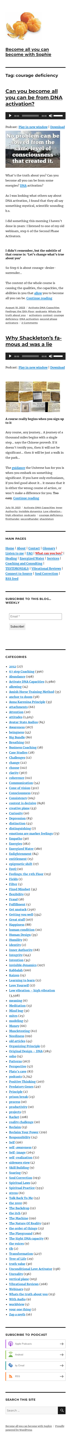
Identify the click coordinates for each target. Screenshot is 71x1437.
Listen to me (14, 553)
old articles (17, 1041)
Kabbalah (16, 970)
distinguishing (20, 828)
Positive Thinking (22, 1081)
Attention (16, 712)
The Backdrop (19, 1208)
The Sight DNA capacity (26, 1238)
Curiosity (16, 813)
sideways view (19, 1162)
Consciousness (20, 793)
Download (57, 127)
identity (15, 945)
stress (13, 1193)
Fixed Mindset (19, 889)
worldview (16, 1304)
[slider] (59, 115)
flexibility (16, 894)
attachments (18, 707)
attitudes (15, 717)
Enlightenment (20, 854)
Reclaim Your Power (24, 1132)
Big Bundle (17, 737)
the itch (15, 1213)
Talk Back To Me (21, 1198)
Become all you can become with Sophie (28, 52)
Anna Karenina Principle (27, 702)
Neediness (16, 1036)
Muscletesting (19, 1031)
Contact (34, 548)
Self (12, 1142)
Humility (15, 940)
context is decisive (22, 803)
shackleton (47, 518)
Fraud (13, 899)
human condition (22, 929)
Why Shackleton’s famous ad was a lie (33, 341)
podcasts (41, 311)
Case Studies (18, 752)
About (21, 548)
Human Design (20, 935)
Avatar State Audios (23, 722)
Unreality (16, 1274)
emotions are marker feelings (31, 833)
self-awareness (20, 1147)
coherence (16, 778)
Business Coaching (23, 747)
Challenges (17, 757)
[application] (35, 115)
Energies (15, 843)
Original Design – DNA (26, 1051)
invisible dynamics (30, 511)
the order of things (23, 1228)
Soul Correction (46, 573)
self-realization (20, 1157)
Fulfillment (17, 904)
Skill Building (19, 1167)
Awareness (17, 727)
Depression (17, 818)
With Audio (17, 1299)
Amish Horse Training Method (31, 692)
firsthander (12, 518)
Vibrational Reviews (46, 568)
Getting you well (21, 914)
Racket (14, 1117)
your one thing (20, 1309)
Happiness (16, 924)
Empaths (15, 838)
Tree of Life (17, 1259)
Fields (13, 879)
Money (14, 1026)
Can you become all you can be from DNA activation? (33, 97)
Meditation (17, 1005)
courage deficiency (51, 515)
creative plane (19, 808)
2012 (12, 666)
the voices (16, 1243)
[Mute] (50, 116)
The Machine (18, 1218)
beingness (16, 732)
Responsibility (19, 1137)
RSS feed (11, 578)
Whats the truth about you (28, 1294)
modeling (16, 1021)
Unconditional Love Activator (30, 1269)
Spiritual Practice (22, 1188)
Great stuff (17, 919)
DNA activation (29, 318)
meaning (15, 1000)
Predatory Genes (21, 1086)
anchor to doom (20, 697)
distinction (17, 823)
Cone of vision (19, 788)
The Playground (20, 1233)
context (48, 315)
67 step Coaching (21, 671)
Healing (11, 558)
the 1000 (15, 1203)
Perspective (17, 1066)
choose (14, 767)
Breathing (16, 742)
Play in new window (33, 127)
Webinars (16, 1289)
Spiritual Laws (19, 1183)
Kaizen (14, 975)
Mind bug (16, 1010)
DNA (23, 185)
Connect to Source (18, 573)
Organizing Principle (24, 1046)
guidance (18, 468)
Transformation (21, 1253)
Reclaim (15, 1127)
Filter (13, 884)
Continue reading (39, 298)
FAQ (30, 553)
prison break (18, 1097)
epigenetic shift (20, 864)
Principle (16, 1091)
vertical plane (19, 1279)
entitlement (18, 859)
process (14, 1102)
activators (35, 315)
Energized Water (32, 558)
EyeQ (12, 869)
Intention (16, 960)
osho (12, 1056)
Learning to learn (22, 980)
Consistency (18, 798)
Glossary (49, 548)
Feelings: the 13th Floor (19, 311)
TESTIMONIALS (17, 568)
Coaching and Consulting (23, 563)
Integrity (16, 955)
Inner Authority (21, 950)
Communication (21, 783)
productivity (18, 1107)
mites (13, 1016)
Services (53, 558)
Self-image (17, 1152)
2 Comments (29, 322)
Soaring (15, 1172)
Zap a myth (17, 1314)
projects (15, 1112)
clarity (14, 773)
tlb (11, 1248)
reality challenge (21, 1122)
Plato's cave (17, 1071)
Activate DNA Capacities (43, 307)
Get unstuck (18, 909)
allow (38, 293)
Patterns (15, 1061)
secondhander (30, 518)
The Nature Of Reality (25, 1223)
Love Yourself (19, 985)
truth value (17, 1264)
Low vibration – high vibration (32, 990)
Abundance (17, 676)
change (14, 762)
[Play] (10, 116)
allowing (15, 686)
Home (9, 548)
